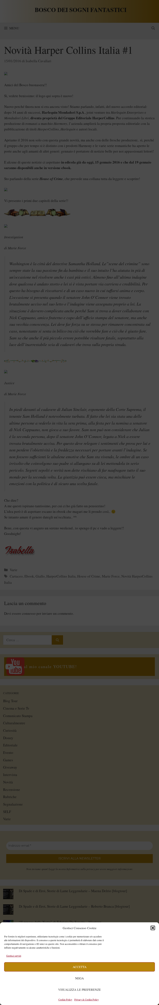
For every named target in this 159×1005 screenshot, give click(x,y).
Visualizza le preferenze (79, 989)
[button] (153, 928)
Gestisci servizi (13, 955)
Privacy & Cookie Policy (86, 999)
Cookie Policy (65, 999)
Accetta (80, 967)
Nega (79, 978)
